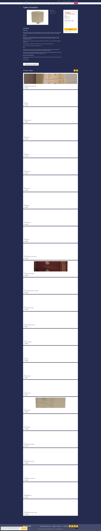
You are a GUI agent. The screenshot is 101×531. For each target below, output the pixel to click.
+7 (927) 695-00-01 (75, 1)
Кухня (31, 3)
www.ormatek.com (66, 18)
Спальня (47, 3)
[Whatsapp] (75, 526)
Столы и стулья (35, 3)
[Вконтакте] (70, 526)
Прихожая (51, 3)
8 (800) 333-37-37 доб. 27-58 (67, 17)
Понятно (24, 528)
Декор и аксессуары (70, 3)
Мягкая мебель (27, 3)
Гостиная (40, 3)
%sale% (76, 3)
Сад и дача (64, 3)
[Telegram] (77, 526)
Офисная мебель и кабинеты (58, 3)
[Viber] (72, 526)
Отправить (70, 29)
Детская (44, 3)
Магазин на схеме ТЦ (31, 64)
